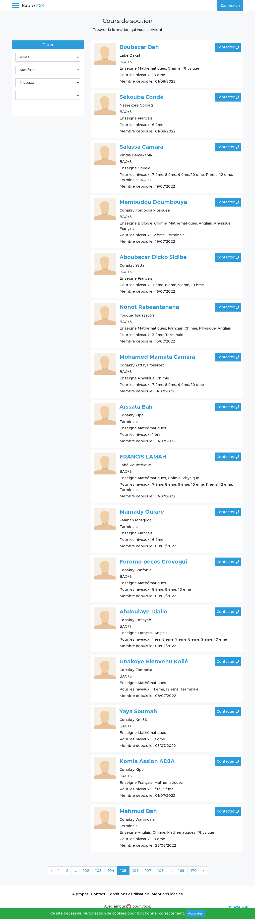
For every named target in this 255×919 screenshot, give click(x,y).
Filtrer (47, 44)
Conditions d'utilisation (128, 894)
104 (111, 870)
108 (160, 870)
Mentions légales (167, 894)
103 (98, 870)
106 (135, 870)
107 (148, 870)
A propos (80, 894)
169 (181, 870)
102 (86, 870)
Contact (98, 894)
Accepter (195, 913)
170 (194, 870)
